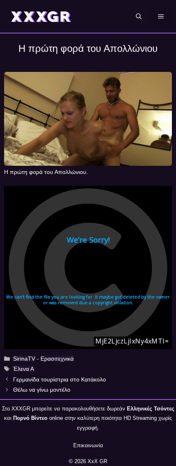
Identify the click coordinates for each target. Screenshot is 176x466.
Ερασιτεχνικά (57, 358)
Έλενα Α (23, 369)
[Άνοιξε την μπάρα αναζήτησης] (139, 16)
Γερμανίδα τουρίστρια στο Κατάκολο (59, 379)
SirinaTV (24, 358)
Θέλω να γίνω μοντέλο (41, 389)
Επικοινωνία (88, 445)
